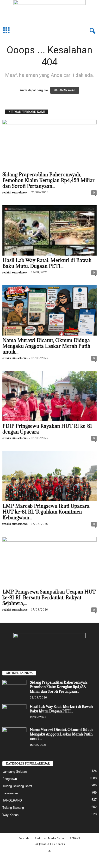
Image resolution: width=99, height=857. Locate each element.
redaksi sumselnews (14, 192)
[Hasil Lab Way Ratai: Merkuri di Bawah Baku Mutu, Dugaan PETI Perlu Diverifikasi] (49, 230)
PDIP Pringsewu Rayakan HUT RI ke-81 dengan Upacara (47, 429)
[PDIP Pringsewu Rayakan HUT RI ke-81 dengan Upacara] (49, 396)
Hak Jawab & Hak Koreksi (49, 844)
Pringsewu (9, 779)
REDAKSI (75, 838)
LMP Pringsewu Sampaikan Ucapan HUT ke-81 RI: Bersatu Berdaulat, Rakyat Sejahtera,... (49, 597)
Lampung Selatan (14, 771)
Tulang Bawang (13, 807)
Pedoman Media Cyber (49, 838)
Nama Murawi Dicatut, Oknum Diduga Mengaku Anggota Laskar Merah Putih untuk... (46, 346)
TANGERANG (12, 800)
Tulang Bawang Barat (17, 786)
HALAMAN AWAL (64, 90)
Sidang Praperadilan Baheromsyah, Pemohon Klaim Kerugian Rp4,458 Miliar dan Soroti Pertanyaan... (48, 180)
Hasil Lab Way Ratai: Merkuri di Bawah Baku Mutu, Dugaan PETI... (47, 263)
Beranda (24, 838)
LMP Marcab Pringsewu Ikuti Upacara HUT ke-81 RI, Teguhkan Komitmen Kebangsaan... (46, 512)
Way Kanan (10, 815)
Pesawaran (10, 793)
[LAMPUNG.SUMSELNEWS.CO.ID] (49, 12)
